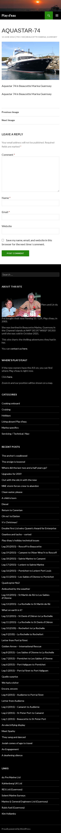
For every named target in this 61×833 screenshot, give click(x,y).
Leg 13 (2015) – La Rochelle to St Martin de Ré (26, 604)
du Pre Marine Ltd (11, 777)
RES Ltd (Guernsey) (12, 789)
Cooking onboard (11, 403)
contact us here (19, 348)
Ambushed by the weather (16, 588)
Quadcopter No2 (11, 582)
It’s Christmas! (9, 522)
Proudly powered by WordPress (16, 829)
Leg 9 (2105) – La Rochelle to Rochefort (22, 634)
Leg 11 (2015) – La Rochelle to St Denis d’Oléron (27, 622)
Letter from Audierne (13, 700)
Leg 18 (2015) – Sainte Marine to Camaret (24, 558)
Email (6, 212)
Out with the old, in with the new (19, 479)
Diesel (5, 504)
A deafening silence (12, 755)
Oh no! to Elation (11, 516)
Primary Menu (57, 15)
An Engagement (10, 749)
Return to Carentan (12, 510)
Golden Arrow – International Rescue (21, 646)
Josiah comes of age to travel (17, 743)
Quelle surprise (10, 676)
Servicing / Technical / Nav (15, 433)
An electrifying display (13, 725)
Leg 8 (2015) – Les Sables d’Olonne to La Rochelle (28, 652)
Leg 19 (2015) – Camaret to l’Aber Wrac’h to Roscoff (29, 552)
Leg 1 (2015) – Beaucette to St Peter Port (24, 719)
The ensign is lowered (13, 461)
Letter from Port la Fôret (15, 640)
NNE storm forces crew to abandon (20, 486)
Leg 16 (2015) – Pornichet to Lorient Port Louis (26, 570)
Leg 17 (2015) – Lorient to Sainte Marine (23, 564)
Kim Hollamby (9, 813)
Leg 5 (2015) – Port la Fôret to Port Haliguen (25, 670)
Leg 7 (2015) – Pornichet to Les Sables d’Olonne (27, 658)
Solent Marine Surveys (13, 795)
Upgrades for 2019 (12, 473)
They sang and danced (14, 737)
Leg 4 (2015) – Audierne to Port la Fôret (23, 694)
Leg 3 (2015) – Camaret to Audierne (20, 706)
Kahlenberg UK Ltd (12, 783)
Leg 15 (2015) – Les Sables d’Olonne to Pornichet (28, 576)
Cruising (6, 409)
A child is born (9, 498)
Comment (8, 154)
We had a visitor (10, 682)
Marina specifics (10, 427)
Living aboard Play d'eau (14, 421)
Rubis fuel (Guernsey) (13, 807)
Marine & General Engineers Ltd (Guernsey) (25, 801)
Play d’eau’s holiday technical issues (20, 540)
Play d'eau (9, 15)
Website (7, 226)
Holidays (6, 415)
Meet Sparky (8, 731)
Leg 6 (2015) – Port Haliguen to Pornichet (24, 664)
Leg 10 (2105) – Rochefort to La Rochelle (23, 628)
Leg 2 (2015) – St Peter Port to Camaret (23, 712)
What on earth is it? (12, 610)
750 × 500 (20, 37)
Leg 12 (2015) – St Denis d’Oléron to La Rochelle (27, 616)
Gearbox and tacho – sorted (16, 534)
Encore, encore (10, 688)
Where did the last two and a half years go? (24, 467)
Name (6, 197)
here (9, 376)
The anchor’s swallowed (14, 455)
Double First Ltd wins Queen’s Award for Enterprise (29, 528)
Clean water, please (12, 492)
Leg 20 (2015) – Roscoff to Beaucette (22, 546)
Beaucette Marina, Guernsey (41, 37)
